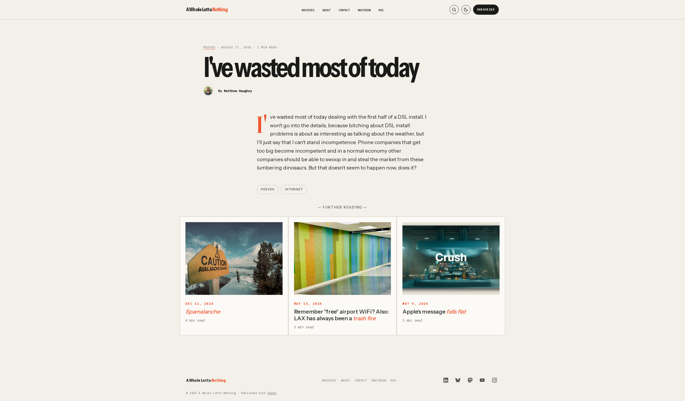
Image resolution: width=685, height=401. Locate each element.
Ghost (272, 393)
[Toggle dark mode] (465, 9)
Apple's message (434, 311)
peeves (209, 47)
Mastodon (364, 10)
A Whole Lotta (207, 9)
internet (294, 189)
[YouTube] (482, 380)
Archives (308, 10)
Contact (344, 10)
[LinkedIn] (446, 380)
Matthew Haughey (238, 91)
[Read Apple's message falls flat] (451, 258)
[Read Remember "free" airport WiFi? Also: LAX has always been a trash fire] (342, 258)
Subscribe (486, 9)
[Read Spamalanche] (234, 258)
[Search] (454, 9)
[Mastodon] (470, 380)
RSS (381, 10)
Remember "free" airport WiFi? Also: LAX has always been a (341, 315)
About (326, 10)
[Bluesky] (458, 380)
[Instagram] (494, 380)
